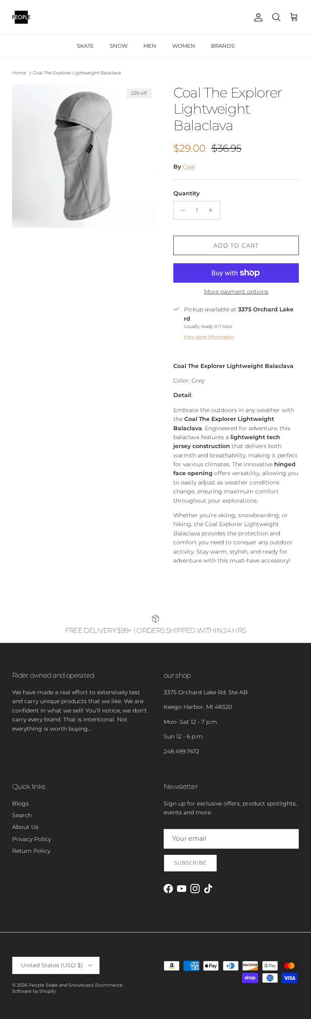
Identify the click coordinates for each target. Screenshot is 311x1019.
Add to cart (236, 245)
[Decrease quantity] (181, 210)
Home (19, 73)
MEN (149, 45)
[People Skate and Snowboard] (21, 17)
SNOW (119, 45)
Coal (189, 166)
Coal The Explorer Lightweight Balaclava (77, 73)
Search (22, 815)
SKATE (85, 45)
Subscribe (190, 863)
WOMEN (183, 45)
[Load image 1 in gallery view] (84, 156)
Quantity (186, 193)
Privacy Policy (31, 839)
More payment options (236, 291)
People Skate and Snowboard (61, 985)
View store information (209, 337)
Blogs (20, 803)
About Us (25, 827)
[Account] (256, 17)
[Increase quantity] (213, 210)
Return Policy (31, 850)
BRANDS (222, 45)
